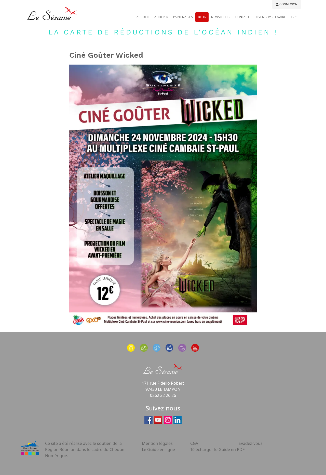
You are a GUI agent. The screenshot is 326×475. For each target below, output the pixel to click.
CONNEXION (288, 4)
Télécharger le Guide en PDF (217, 449)
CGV (194, 443)
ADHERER (161, 17)
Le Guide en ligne (158, 449)
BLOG (202, 17)
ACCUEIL (143, 17)
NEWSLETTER (220, 17)
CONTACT (242, 17)
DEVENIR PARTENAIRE (270, 17)
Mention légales (157, 443)
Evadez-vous (251, 443)
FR (292, 17)
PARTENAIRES (183, 17)
